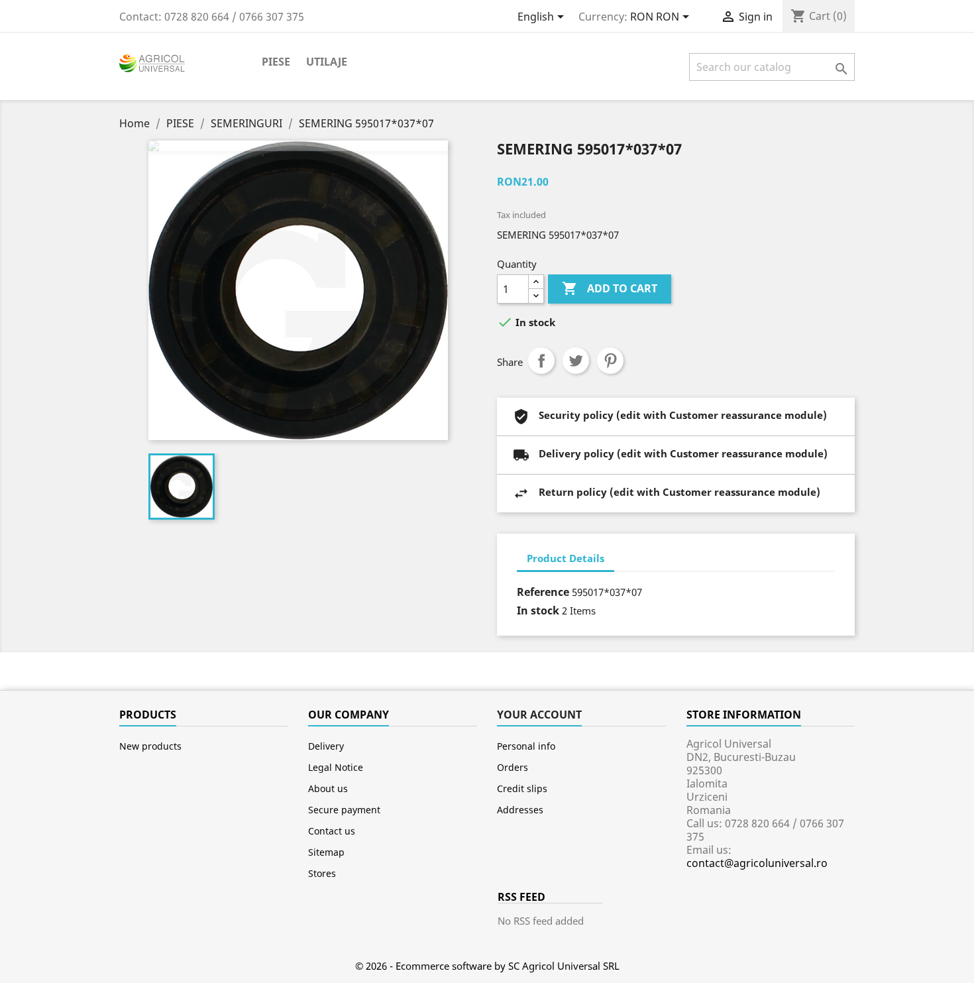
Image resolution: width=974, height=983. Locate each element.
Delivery (326, 746)
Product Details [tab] (565, 558)
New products (150, 746)
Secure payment (344, 809)
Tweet (576, 360)
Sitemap (326, 852)
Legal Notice (335, 767)
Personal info (526, 746)
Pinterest (610, 360)
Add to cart (609, 288)
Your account (539, 714)
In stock (538, 610)
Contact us (331, 831)
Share (541, 360)
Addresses (520, 809)
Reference (543, 592)
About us (328, 788)
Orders (512, 767)
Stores (322, 873)
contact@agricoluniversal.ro (757, 863)
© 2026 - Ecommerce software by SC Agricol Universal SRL (487, 965)
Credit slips (522, 788)
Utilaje (326, 61)
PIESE (276, 61)
